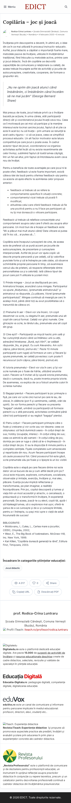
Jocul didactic (12, 568)
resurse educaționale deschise (34, 656)
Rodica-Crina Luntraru (21, 31)
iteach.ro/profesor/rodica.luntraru (46, 629)
